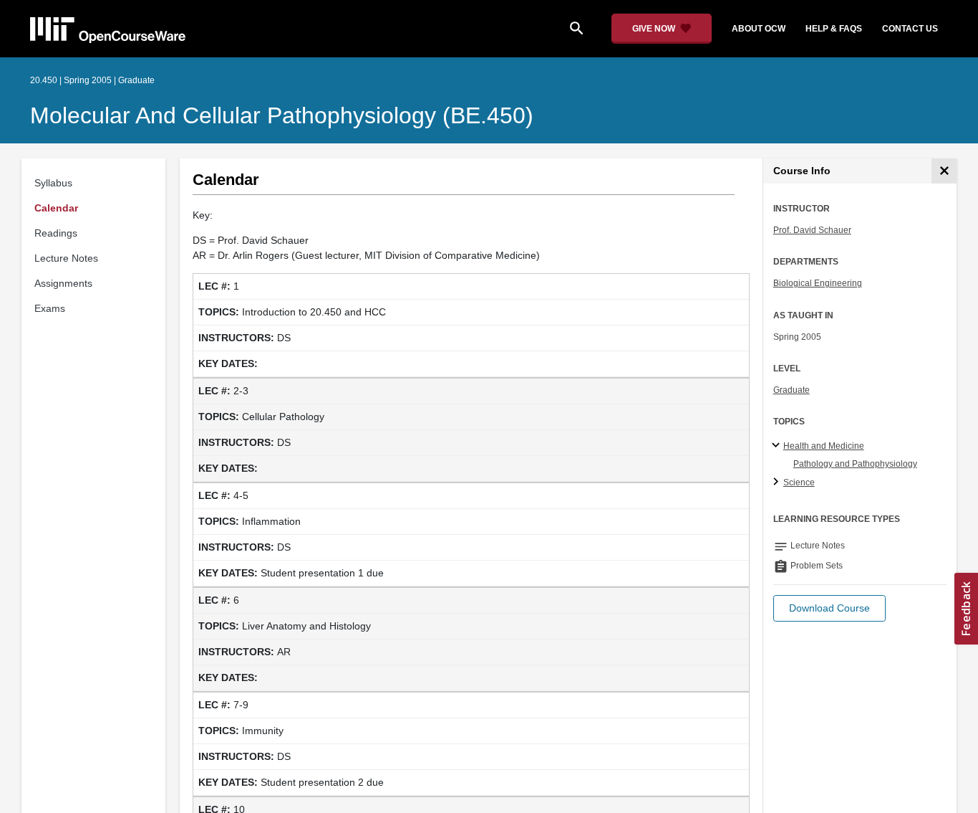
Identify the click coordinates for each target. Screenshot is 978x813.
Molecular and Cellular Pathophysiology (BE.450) (281, 115)
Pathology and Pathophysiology (855, 464)
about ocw (758, 29)
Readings (55, 233)
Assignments (63, 283)
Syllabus (53, 183)
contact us (910, 29)
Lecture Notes (66, 258)
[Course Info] (944, 171)
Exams (49, 308)
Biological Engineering (817, 283)
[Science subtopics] (778, 482)
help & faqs (833, 29)
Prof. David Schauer (812, 230)
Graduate (791, 390)
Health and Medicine (823, 446)
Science (799, 482)
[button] (829, 608)
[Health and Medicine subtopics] (778, 446)
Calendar (56, 208)
